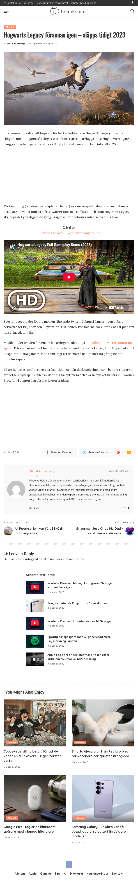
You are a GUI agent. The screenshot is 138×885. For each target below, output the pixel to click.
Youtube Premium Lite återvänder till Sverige (79, 621)
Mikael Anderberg (14, 43)
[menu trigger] (7, 11)
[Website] (124, 508)
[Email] (129, 452)
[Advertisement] (69, 177)
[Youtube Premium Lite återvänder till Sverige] (35, 623)
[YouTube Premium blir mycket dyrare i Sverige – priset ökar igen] (35, 587)
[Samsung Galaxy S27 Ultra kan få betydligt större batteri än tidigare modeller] (103, 798)
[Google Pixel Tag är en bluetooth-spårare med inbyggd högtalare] (35, 798)
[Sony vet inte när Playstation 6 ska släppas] (35, 605)
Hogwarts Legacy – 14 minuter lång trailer (69, 233)
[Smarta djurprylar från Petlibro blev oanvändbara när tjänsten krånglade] (103, 722)
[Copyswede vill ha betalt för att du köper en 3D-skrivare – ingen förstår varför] (35, 722)
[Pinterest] (118, 452)
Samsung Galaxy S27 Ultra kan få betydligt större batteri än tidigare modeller (99, 831)
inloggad (31, 559)
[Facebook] (132, 3)
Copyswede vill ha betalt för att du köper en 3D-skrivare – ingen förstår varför (32, 756)
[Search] (132, 11)
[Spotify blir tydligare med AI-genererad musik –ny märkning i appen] (35, 641)
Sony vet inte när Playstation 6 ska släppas (77, 603)
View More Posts (118, 471)
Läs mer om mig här (89, 499)
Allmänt (10, 27)
